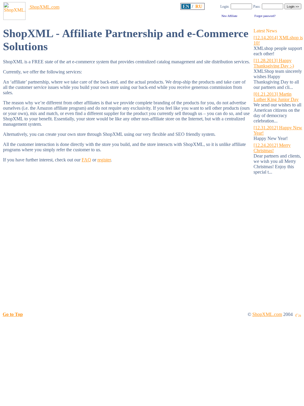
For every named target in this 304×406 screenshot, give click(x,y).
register (104, 159)
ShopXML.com (43, 7)
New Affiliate (229, 16)
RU (199, 6)
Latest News (265, 30)
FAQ (86, 159)
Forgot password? (265, 16)
